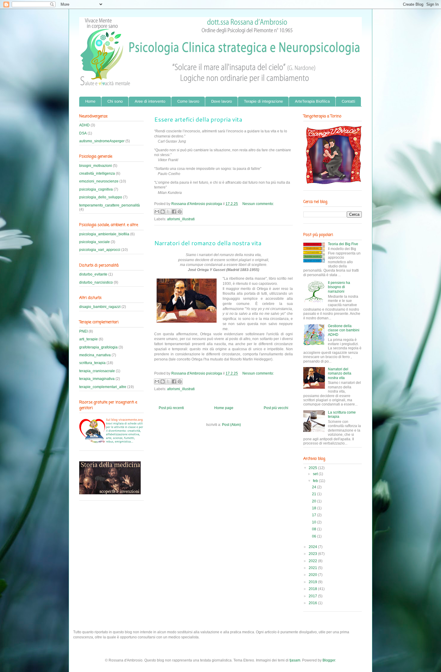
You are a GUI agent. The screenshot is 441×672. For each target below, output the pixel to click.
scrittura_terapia (92, 363)
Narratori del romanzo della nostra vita (207, 243)
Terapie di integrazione (263, 101)
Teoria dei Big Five (343, 244)
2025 (313, 468)
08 (314, 529)
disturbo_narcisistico (96, 282)
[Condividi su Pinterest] (180, 212)
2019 (313, 582)
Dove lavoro (221, 101)
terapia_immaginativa (97, 379)
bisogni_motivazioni (95, 166)
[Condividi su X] (168, 212)
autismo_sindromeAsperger (101, 141)
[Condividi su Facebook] (174, 212)
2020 (313, 575)
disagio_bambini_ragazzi (100, 307)
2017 (313, 596)
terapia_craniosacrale (97, 371)
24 (314, 487)
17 (314, 515)
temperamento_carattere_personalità (109, 205)
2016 (313, 603)
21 (314, 494)
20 (314, 501)
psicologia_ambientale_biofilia (104, 234)
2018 (313, 589)
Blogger (328, 660)
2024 (313, 547)
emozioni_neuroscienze (98, 181)
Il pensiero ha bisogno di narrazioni (339, 287)
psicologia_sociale (94, 242)
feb (316, 481)
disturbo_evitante (93, 274)
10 (314, 522)
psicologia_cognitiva (96, 189)
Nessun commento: (258, 204)
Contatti (348, 101)
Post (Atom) (231, 425)
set (316, 474)
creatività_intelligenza (97, 173)
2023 (313, 554)
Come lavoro (188, 101)
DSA (83, 133)
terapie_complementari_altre (102, 387)
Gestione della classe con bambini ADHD (343, 330)
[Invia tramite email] (157, 212)
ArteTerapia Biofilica (312, 101)
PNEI (83, 331)
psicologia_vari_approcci (99, 250)
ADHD (84, 125)
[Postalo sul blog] (163, 212)
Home (90, 101)
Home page (223, 408)
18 (314, 508)
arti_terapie (88, 339)
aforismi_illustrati (181, 219)
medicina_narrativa (95, 355)
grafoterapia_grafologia (98, 347)
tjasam (295, 660)
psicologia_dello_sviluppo (100, 197)
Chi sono (115, 101)
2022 (313, 561)
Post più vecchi (276, 408)
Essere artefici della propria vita (198, 119)
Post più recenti (171, 408)
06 (314, 536)
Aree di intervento (150, 101)
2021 (313, 568)
